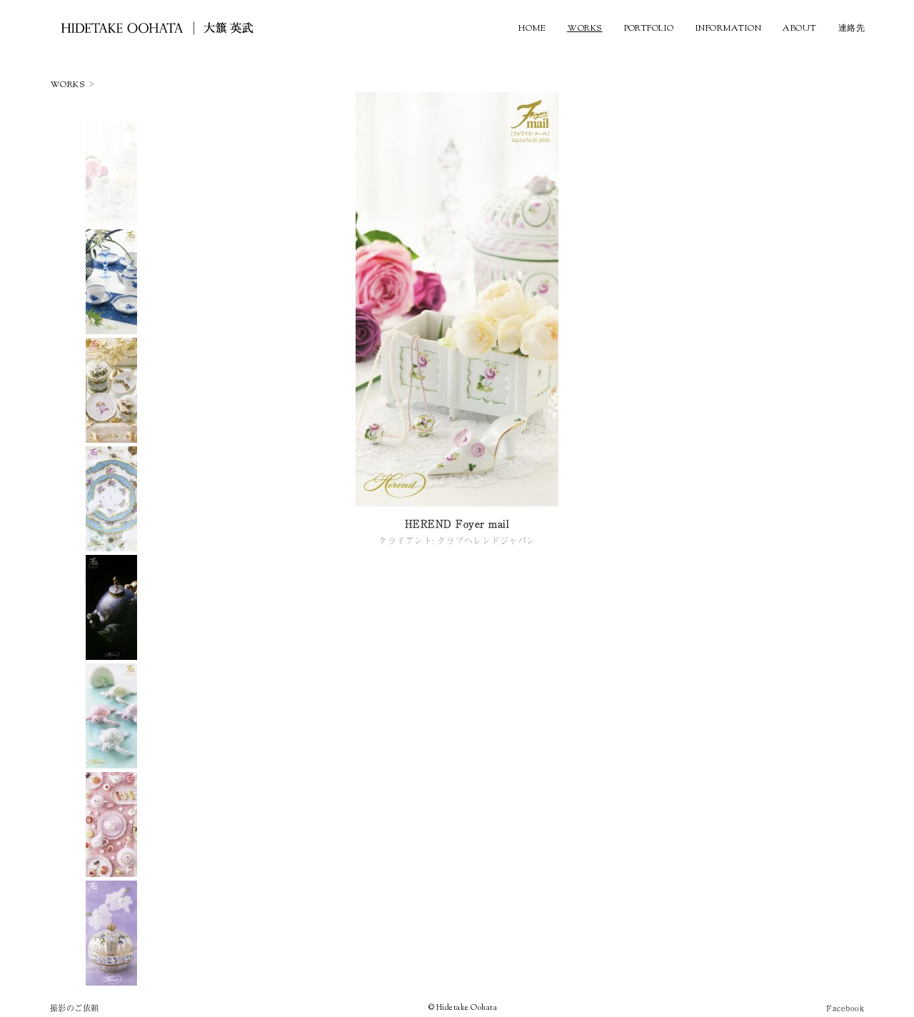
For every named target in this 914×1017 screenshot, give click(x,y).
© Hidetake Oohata (462, 1007)
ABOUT (799, 28)
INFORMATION (728, 28)
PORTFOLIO (649, 28)
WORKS (584, 28)
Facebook (845, 1007)
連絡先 (851, 28)
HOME (532, 28)
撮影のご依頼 (74, 1007)
